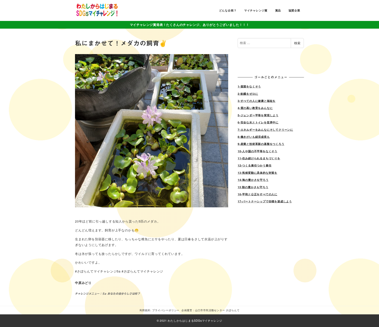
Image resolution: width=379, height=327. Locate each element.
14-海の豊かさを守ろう (253, 180)
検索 (297, 43)
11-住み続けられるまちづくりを (259, 158)
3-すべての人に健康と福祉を (257, 101)
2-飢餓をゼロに (248, 94)
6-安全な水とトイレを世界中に (258, 122)
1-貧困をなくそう (249, 86)
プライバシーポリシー (165, 310)
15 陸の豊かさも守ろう (253, 187)
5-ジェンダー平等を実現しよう (258, 115)
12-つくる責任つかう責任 (254, 165)
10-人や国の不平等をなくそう (257, 151)
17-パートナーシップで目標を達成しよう (265, 201)
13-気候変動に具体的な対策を (257, 173)
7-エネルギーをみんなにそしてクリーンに (265, 130)
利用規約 (145, 310)
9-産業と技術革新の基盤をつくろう (261, 144)
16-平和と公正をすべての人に (257, 194)
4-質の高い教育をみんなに (255, 108)
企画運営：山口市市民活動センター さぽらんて (210, 310)
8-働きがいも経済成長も (254, 137)
